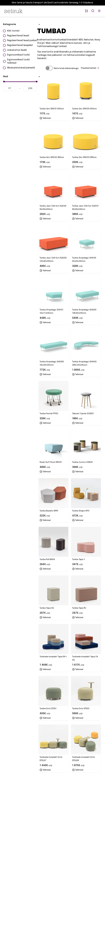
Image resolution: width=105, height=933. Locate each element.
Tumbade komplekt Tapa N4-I (53, 657)
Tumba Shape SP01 (81, 511)
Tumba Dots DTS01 (48, 709)
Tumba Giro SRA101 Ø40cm (52, 109)
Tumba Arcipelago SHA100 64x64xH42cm (84, 259)
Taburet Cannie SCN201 (83, 414)
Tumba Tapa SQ (47, 608)
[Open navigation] (99, 11)
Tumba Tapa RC (79, 608)
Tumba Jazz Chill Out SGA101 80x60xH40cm (85, 207)
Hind (5, 76)
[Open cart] (86, 11)
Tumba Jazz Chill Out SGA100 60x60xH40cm (53, 207)
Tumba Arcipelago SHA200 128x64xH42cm (84, 311)
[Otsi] (92, 11)
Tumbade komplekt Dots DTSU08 (83, 758)
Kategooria (9, 24)
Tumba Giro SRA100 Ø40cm (84, 109)
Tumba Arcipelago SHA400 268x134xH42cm (84, 363)
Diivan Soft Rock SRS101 (51, 462)
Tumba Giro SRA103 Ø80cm (84, 157)
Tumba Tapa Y (78, 559)
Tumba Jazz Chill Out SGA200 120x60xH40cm (53, 259)
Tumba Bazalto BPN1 (49, 511)
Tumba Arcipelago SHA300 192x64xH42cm (52, 363)
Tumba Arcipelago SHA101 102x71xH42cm (51, 311)
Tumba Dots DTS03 (80, 709)
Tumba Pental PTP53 (49, 414)
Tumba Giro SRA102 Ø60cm (52, 157)
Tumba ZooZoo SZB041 (82, 462)
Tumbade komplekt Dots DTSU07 (51, 758)
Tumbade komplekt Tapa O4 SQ (85, 658)
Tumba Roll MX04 (47, 559)
